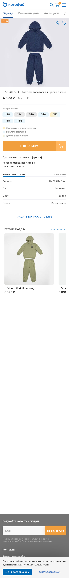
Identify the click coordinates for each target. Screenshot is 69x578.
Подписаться (55, 530)
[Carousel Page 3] (36, 81)
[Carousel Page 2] (34, 81)
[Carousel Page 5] (39, 81)
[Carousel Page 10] (64, 229)
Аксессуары (51, 13)
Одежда (8, 13)
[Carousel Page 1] (51, 229)
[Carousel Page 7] (60, 229)
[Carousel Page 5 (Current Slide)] (57, 229)
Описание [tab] (59, 174)
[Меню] (64, 5)
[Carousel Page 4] (37, 81)
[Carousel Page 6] (58, 229)
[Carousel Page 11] (65, 229)
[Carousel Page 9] (63, 229)
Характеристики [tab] (14, 174)
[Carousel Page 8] (61, 229)
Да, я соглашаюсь (17, 572)
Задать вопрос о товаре (34, 216)
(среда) (22, 157)
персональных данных (40, 541)
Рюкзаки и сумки (28, 13)
